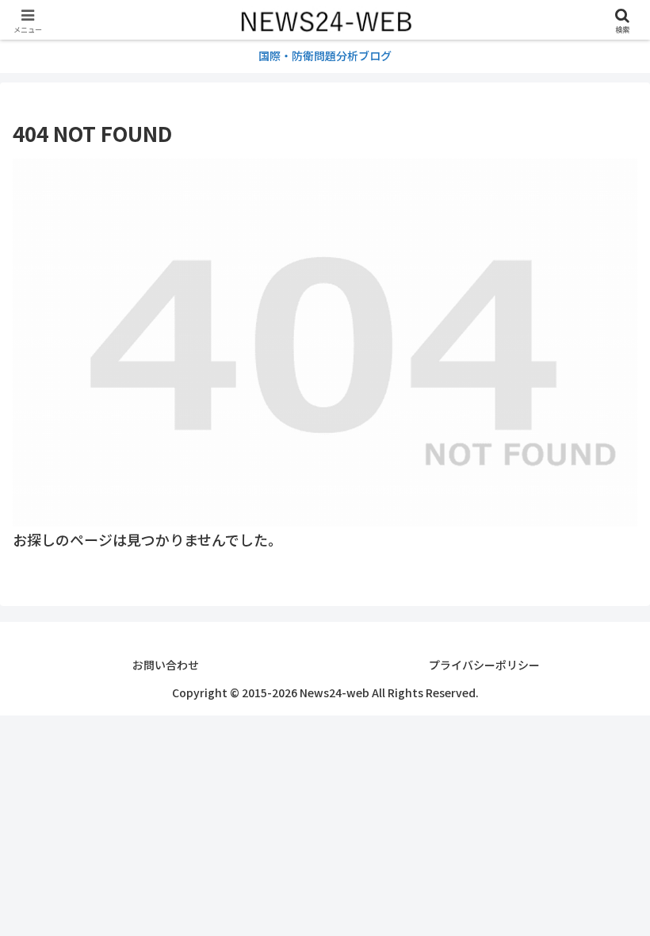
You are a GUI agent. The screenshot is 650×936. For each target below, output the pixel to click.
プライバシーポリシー (484, 665)
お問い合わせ (165, 665)
